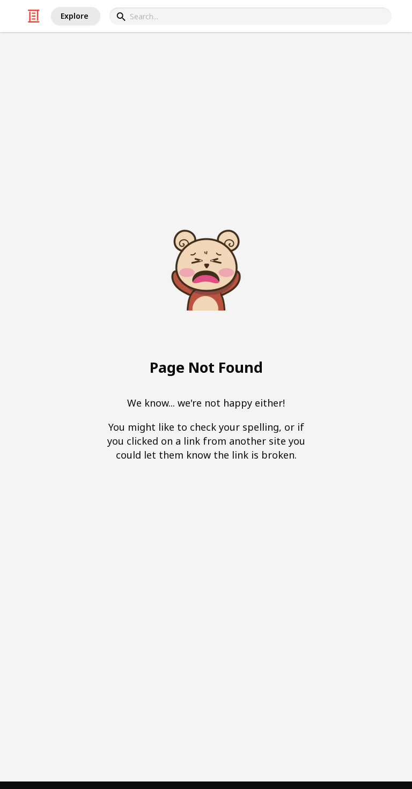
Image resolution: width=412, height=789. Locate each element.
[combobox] (250, 16)
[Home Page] (34, 16)
